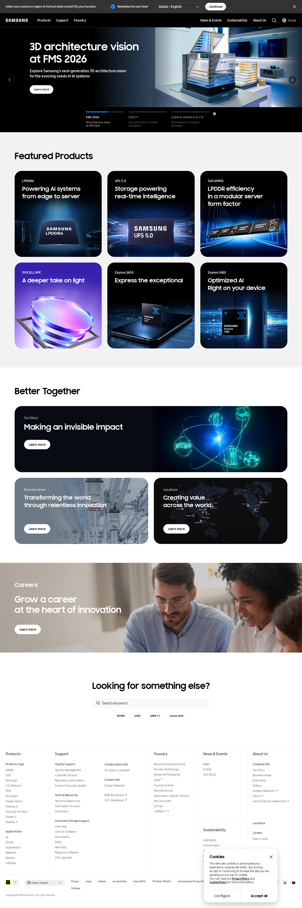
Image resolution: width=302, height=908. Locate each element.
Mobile (10, 858)
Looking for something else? (151, 686)
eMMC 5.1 (155, 715)
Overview (61, 826)
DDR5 (137, 715)
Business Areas (262, 775)
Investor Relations (264, 791)
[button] (105, 119)
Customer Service (66, 775)
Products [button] (43, 20)
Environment (211, 845)
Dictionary (61, 811)
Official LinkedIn (285, 883)
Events (207, 769)
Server (10, 842)
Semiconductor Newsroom (269, 801)
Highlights (209, 840)
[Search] (98, 703)
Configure (222, 896)
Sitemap (75, 888)
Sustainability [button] (237, 20)
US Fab (158, 806)
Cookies (102, 881)
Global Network (114, 786)
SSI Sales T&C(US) (161, 881)
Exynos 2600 (176, 715)
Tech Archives (162, 801)
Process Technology (166, 769)
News (206, 764)
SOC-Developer (114, 800)
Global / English (170, 6)
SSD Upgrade (63, 858)
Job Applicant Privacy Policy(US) (195, 881)
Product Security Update (70, 786)
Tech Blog (209, 774)
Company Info (261, 764)
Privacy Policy (240, 879)
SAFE (158, 780)
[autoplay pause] (214, 113)
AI (7, 837)
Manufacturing (163, 791)
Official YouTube (293, 883)
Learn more (41, 89)
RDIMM (121, 715)
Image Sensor (14, 801)
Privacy (75, 881)
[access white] (15, 882)
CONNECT (160, 811)
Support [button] (62, 20)
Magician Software (66, 852)
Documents (62, 837)
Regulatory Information (69, 780)
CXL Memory (13, 786)
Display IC (12, 806)
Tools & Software (65, 832)
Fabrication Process (67, 806)
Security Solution (17, 812)
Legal (88, 881)
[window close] (271, 857)
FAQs (58, 842)
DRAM (9, 770)
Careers (257, 833)
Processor (12, 796)
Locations (259, 823)
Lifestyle (11, 863)
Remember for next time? (132, 6)
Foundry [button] (80, 20)
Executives (259, 780)
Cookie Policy (218, 882)
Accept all (259, 896)
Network (11, 853)
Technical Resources (67, 801)
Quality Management (68, 770)
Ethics (256, 796)
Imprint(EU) (139, 881)
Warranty (61, 847)
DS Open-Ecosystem (117, 770)
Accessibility (119, 881)
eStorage (11, 780)
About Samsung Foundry (169, 764)
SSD (8, 775)
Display (10, 822)
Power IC (11, 817)
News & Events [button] (211, 20)
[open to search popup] (274, 20)
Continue (215, 6)
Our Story (259, 770)
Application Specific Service (171, 796)
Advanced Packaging (167, 774)
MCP (8, 791)
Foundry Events (163, 785)
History (257, 786)
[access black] (8, 882)
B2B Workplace (114, 795)
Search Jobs (260, 839)
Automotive (13, 847)
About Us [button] (259, 20)
